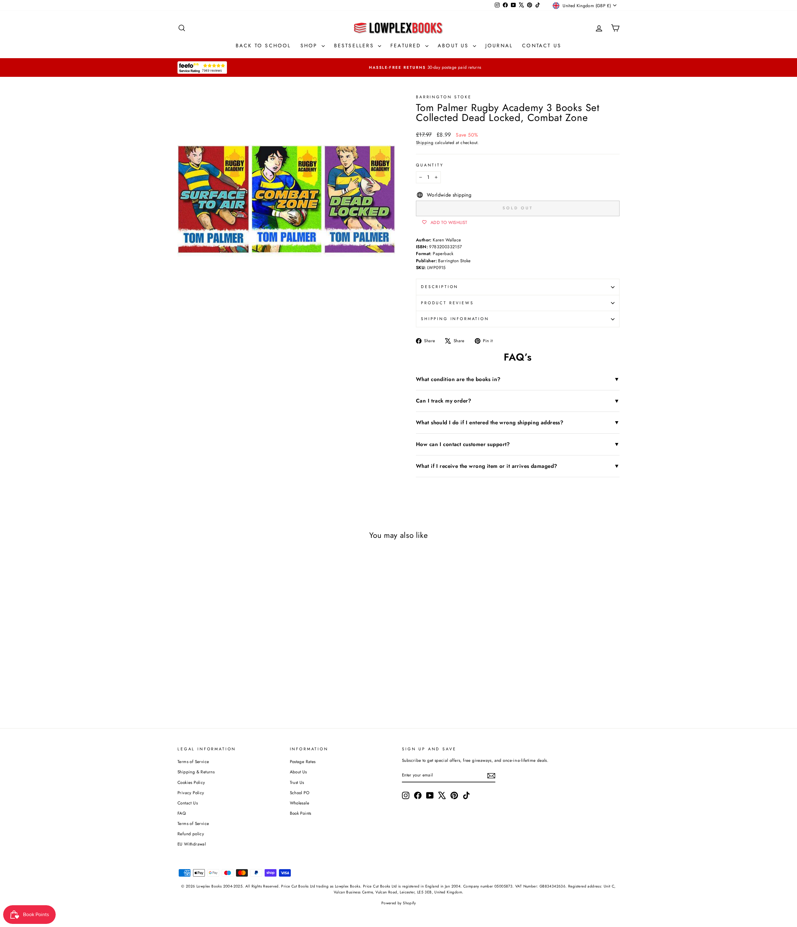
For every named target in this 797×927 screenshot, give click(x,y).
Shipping (424, 142)
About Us (454, 45)
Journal (499, 45)
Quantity (430, 165)
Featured (407, 45)
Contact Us (541, 45)
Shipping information (455, 319)
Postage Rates (303, 761)
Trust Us (297, 782)
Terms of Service (193, 761)
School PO (300, 793)
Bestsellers (355, 45)
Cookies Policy (191, 782)
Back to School (263, 45)
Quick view (230, 652)
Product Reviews (447, 303)
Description (439, 287)
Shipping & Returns (196, 772)
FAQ (181, 813)
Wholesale (299, 803)
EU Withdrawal (191, 844)
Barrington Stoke (443, 97)
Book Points (300, 813)
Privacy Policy (190, 793)
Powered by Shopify (398, 903)
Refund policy (190, 834)
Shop (310, 45)
